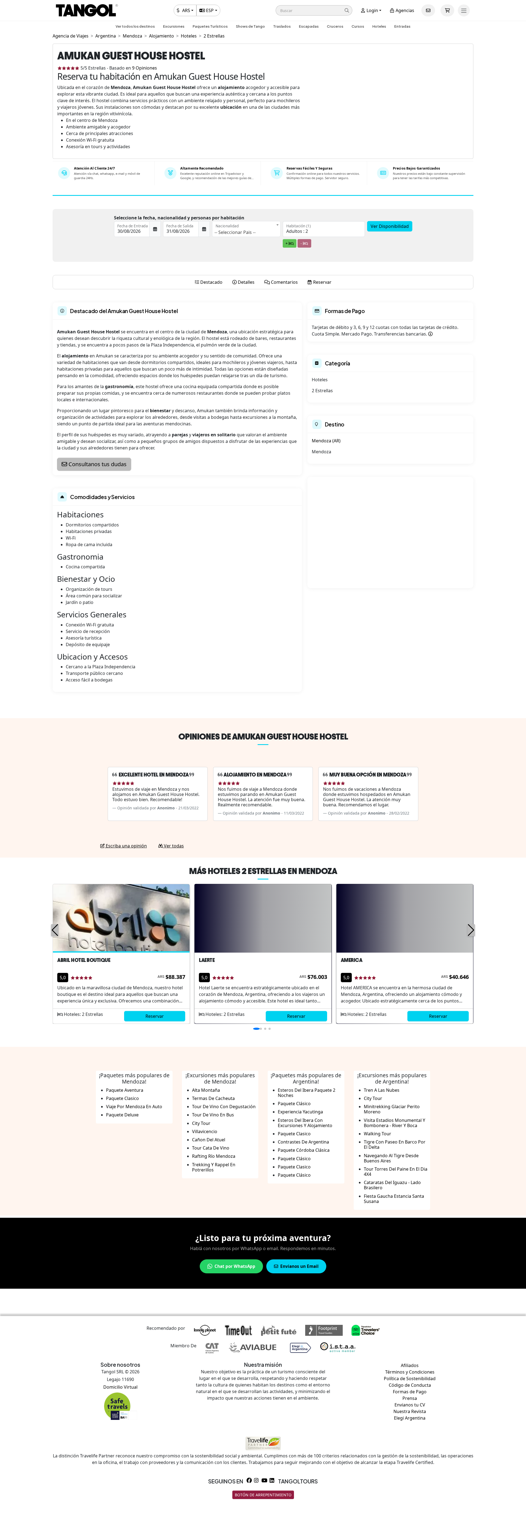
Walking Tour (377, 1134)
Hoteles (379, 26)
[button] (314, 10)
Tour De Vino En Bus (213, 1115)
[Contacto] (428, 10)
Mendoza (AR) (326, 441)
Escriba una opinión (126, 846)
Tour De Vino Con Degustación (224, 1107)
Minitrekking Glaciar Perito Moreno (392, 1109)
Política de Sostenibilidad (410, 1379)
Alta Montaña (206, 1090)
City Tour (201, 1123)
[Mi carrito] (447, 10)
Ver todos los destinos (135, 26)
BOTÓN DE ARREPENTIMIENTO (263, 1494)
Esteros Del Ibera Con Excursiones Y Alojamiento (305, 1122)
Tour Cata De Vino (210, 1148)
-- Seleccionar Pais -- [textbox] (235, 232)
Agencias (404, 10)
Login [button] (371, 10)
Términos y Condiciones (409, 1372)
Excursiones (173, 26)
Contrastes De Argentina (303, 1142)
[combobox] (246, 229)
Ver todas (173, 846)
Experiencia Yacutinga (300, 1112)
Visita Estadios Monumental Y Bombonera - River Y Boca (394, 1122)
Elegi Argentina (409, 1418)
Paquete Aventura (124, 1090)
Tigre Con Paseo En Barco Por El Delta (394, 1144)
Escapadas (309, 26)
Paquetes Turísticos (210, 26)
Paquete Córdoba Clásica (304, 1150)
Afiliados (410, 1365)
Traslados (282, 26)
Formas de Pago (410, 1392)
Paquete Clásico (294, 1104)
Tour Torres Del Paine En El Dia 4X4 (395, 1171)
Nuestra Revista (409, 1411)
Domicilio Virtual (120, 1387)
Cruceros (335, 26)
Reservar (154, 1016)
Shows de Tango (250, 26)
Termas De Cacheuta (213, 1098)
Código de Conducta (410, 1385)
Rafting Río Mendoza (213, 1156)
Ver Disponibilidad (390, 226)
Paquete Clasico (122, 1098)
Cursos (357, 26)
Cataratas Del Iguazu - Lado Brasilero (392, 1185)
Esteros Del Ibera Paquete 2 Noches (306, 1092)
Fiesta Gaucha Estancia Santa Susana (394, 1198)
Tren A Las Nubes (381, 1090)
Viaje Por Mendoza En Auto (134, 1107)
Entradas (402, 26)
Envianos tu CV (410, 1405)
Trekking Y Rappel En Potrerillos (213, 1167)
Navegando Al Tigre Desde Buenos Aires (391, 1158)
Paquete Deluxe (122, 1115)
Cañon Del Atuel (208, 1140)
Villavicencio (204, 1131)
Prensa (409, 1398)
